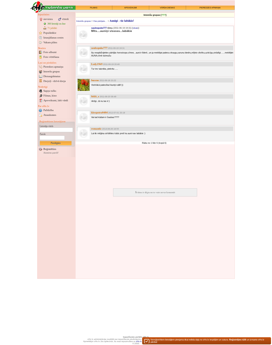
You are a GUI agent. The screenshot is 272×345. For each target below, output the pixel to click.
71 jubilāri (52, 28)
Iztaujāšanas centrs (53, 37)
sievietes (48, 19)
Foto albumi (50, 52)
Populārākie (49, 32)
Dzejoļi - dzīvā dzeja (54, 81)
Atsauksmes (49, 114)
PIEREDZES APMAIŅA (210, 8)
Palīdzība (48, 110)
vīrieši (65, 19)
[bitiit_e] (83, 101)
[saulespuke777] (83, 52)
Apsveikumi (55, 100)
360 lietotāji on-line (56, 23)
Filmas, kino (50, 95)
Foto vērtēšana (51, 56)
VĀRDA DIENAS (167, 8)
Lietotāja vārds (46, 126)
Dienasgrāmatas (51, 76)
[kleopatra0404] (83, 117)
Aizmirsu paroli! (51, 153)
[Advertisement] (56, 218)
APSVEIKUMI (130, 8)
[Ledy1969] (83, 69)
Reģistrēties (49, 148)
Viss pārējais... (100, 21)
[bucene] (83, 85)
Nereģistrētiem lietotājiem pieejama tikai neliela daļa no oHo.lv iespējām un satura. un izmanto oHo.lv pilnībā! (207, 340)
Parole (43, 134)
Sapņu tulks (49, 90)
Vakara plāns (50, 42)
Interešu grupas (51, 71)
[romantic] (83, 133)
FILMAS (93, 8)
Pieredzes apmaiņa (53, 66)
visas (135, 28)
